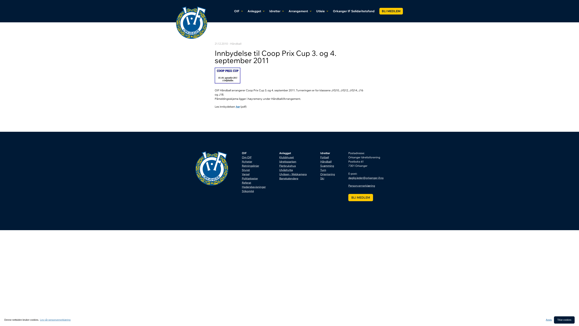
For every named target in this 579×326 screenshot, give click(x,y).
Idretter (274, 11)
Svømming (327, 166)
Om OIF (247, 157)
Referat (246, 182)
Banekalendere (288, 178)
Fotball (324, 157)
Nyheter (247, 161)
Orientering (327, 174)
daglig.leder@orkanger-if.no (366, 178)
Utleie (320, 11)
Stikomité (248, 191)
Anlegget (254, 11)
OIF (236, 11)
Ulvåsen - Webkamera (293, 174)
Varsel (246, 174)
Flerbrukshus (287, 166)
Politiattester (250, 178)
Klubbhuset (286, 157)
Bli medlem (391, 11)
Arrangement (298, 11)
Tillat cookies (564, 320)
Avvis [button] (549, 320)
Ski (322, 178)
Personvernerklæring (361, 185)
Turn (323, 170)
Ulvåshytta (286, 170)
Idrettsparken (287, 161)
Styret (246, 170)
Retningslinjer (250, 166)
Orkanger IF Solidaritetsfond (354, 11)
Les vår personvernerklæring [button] (55, 320)
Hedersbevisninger (254, 187)
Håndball (326, 161)
